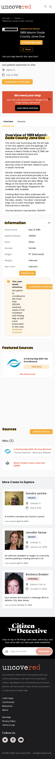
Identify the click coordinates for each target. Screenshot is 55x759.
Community (8, 702)
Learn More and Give (27, 108)
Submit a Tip (27, 273)
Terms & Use (8, 725)
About (5, 710)
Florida (17, 18)
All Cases (6, 18)
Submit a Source (41, 431)
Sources (21, 121)
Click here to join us (17, 331)
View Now (36, 366)
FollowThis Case (32, 42)
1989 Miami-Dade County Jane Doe (17, 21)
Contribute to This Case (17, 81)
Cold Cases (7, 698)
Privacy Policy (9, 721)
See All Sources (27, 374)
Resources (7, 706)
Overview (8, 121)
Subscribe (43, 651)
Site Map (6, 717)
